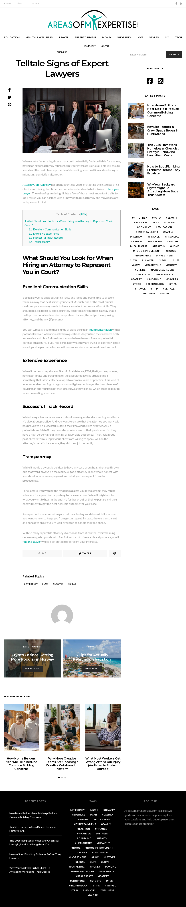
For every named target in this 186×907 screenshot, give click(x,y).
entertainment (148, 232)
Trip (155, 288)
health (173, 241)
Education (12, 37)
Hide (83, 214)
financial (172, 236)
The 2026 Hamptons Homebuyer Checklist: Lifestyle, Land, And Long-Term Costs (163, 150)
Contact (34, 3)
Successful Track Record (46, 237)
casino (170, 222)
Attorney (32, 584)
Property (144, 274)
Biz (167, 37)
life (177, 260)
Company (145, 227)
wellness (148, 293)
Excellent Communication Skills (50, 229)
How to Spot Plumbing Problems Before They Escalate (163, 170)
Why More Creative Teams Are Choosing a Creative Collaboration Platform (62, 764)
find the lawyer (32, 541)
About (20, 3)
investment (165, 255)
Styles (154, 37)
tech (137, 284)
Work (166, 293)
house (171, 251)
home (175, 246)
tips (174, 284)
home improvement (148, 251)
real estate (165, 274)
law (46, 584)
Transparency (39, 241)
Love (140, 37)
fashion (137, 236)
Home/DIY (89, 46)
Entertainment (85, 37)
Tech (178, 37)
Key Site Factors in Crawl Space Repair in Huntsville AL (163, 130)
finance (154, 236)
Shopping (124, 37)
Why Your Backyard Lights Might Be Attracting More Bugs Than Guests (162, 190)
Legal (164, 260)
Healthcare (139, 246)
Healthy (159, 246)
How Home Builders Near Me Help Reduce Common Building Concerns (21, 764)
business (141, 222)
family (169, 232)
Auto (105, 46)
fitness (137, 241)
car (156, 222)
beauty (172, 217)
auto (157, 217)
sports (173, 279)
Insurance (144, 255)
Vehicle (170, 288)
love (137, 265)
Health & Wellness (39, 37)
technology (155, 284)
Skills (72, 584)
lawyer (58, 584)
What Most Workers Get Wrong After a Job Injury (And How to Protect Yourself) (102, 764)
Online (140, 269)
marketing (154, 265)
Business (62, 52)
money (172, 265)
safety (137, 279)
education (164, 227)
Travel (64, 37)
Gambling (155, 241)
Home (7, 3)
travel (140, 288)
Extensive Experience (44, 233)
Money (106, 37)
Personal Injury (163, 269)
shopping (154, 279)
